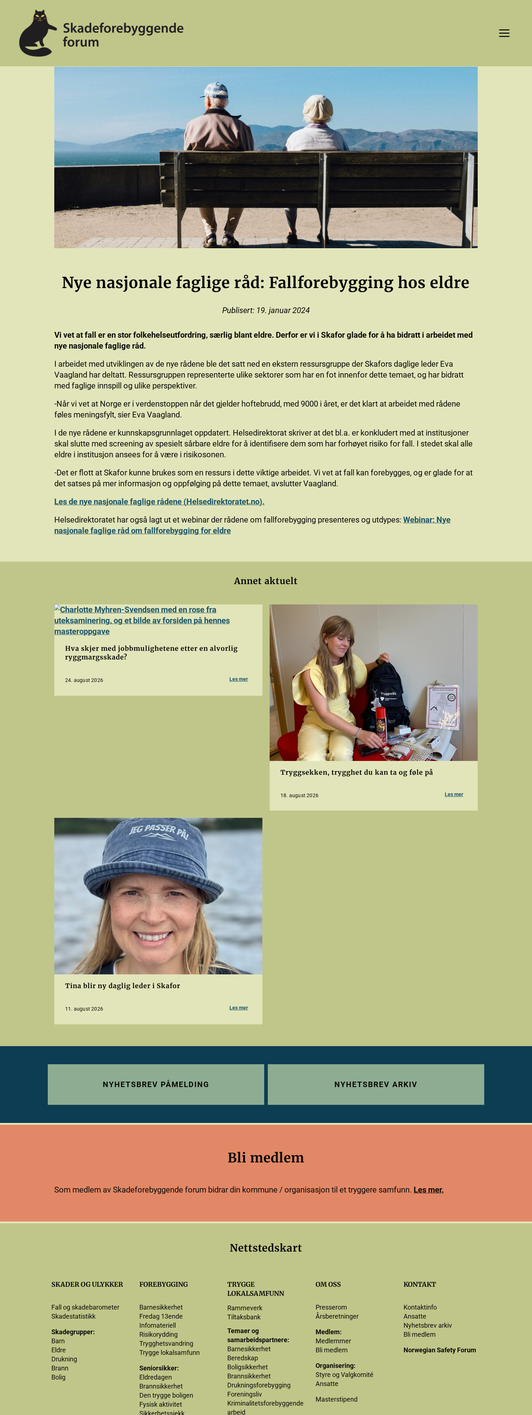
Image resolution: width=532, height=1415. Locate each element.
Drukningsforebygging (259, 1385)
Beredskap (242, 1358)
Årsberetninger (337, 1316)
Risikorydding (158, 1334)
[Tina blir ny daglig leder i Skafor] (158, 823)
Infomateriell (157, 1325)
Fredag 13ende (161, 1316)
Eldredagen (155, 1377)
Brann (59, 1368)
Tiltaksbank (244, 1317)
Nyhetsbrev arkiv (428, 1325)
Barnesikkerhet (161, 1307)
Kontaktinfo (420, 1307)
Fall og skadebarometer (85, 1307)
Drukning (64, 1359)
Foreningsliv (244, 1394)
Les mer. (429, 1189)
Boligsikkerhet (247, 1367)
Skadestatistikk (73, 1316)
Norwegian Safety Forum (440, 1350)
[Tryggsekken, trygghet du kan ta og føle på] (374, 609)
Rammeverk (244, 1308)
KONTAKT (420, 1284)
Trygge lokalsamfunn (169, 1352)
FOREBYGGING (163, 1284)
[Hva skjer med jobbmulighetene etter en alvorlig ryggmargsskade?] (158, 609)
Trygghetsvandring (166, 1343)
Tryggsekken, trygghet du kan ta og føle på (356, 772)
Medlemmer (333, 1341)
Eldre (58, 1350)
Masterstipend (337, 1399)
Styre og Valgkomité (344, 1374)
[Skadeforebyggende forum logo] (101, 11)
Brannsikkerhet (161, 1386)
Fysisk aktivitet (160, 1404)
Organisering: (335, 1365)
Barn (58, 1341)
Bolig (58, 1377)
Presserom (331, 1307)
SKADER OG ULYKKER (87, 1284)
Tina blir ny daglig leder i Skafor (122, 986)
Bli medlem (332, 1350)
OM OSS (328, 1284)
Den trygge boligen (166, 1395)
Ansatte (327, 1383)
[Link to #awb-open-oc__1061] (504, 33)
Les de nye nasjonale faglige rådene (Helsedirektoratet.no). (159, 501)
